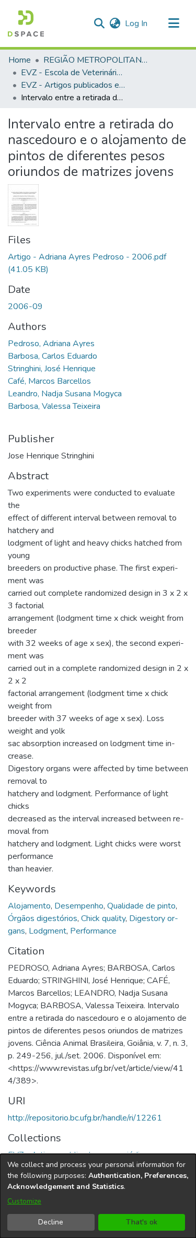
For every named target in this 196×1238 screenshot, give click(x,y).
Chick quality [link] (103, 918)
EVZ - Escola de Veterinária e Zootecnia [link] (73, 72)
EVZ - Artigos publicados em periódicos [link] (73, 85)
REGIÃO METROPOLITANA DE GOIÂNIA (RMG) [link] (95, 60)
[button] (26, 23)
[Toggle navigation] (173, 23)
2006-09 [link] (25, 306)
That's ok (141, 1222)
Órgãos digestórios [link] (42, 918)
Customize (24, 1201)
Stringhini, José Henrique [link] (52, 368)
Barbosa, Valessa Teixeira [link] (54, 406)
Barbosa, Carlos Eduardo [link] (52, 356)
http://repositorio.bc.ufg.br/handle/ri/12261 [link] (85, 1118)
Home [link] (19, 60)
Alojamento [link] (29, 906)
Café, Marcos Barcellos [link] (49, 381)
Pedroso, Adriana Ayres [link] (51, 343)
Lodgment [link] (47, 931)
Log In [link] (136, 23)
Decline (50, 1222)
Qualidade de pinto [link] (141, 906)
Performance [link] (93, 931)
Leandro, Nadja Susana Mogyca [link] (65, 393)
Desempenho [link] (78, 906)
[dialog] (98, 1196)
